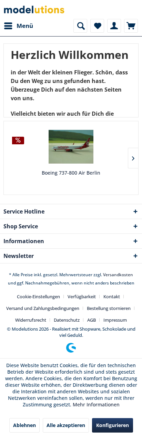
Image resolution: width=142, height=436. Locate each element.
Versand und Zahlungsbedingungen (42, 308)
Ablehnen (24, 425)
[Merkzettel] (97, 26)
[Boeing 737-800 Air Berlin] (71, 147)
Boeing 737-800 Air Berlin (71, 172)
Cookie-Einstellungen (38, 296)
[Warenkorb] (131, 26)
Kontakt (111, 296)
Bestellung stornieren (109, 308)
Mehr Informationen (96, 404)
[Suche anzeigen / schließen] (80, 26)
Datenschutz (67, 320)
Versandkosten (118, 275)
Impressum (115, 320)
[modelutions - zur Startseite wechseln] (34, 9)
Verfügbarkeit (82, 296)
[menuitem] (18, 26)
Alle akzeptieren (66, 425)
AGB (91, 320)
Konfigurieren (112, 425)
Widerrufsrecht (30, 320)
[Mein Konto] (114, 26)
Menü (25, 26)
